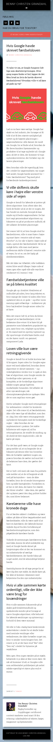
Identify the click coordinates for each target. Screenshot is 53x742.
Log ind (26, 736)
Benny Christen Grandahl (26, 4)
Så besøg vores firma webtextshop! (26, 34)
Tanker (18, 691)
